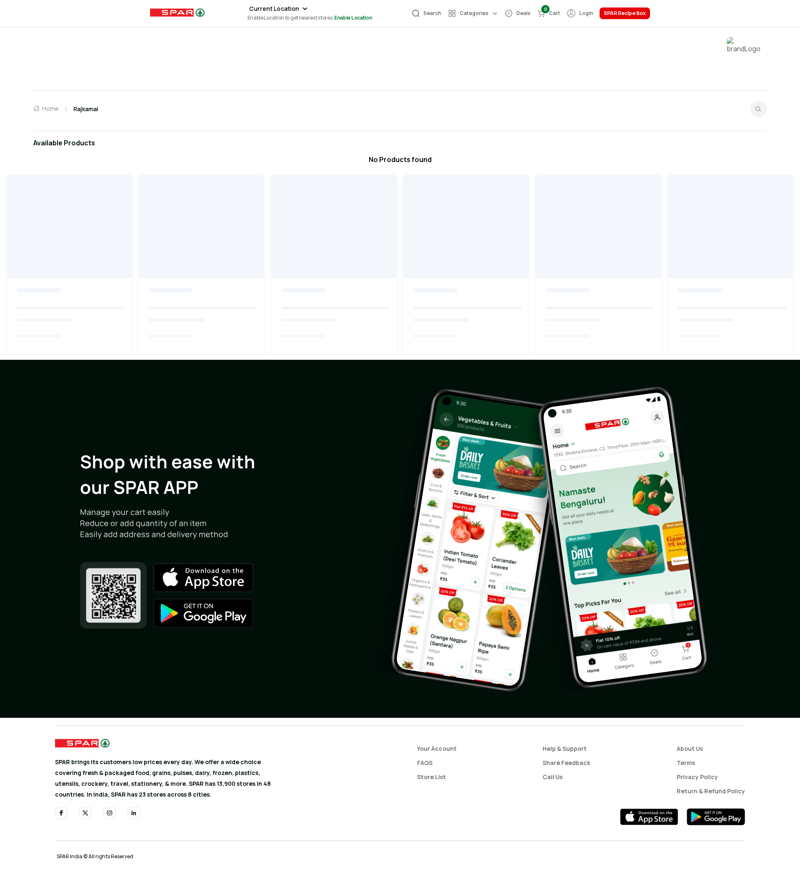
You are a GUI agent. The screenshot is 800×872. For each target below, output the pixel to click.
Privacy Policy (697, 777)
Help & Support (564, 748)
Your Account (437, 748)
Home (50, 108)
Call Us (552, 777)
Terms (686, 763)
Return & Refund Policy (711, 791)
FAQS (424, 763)
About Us (690, 748)
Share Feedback (566, 763)
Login (586, 13)
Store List (431, 777)
